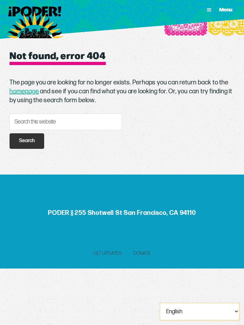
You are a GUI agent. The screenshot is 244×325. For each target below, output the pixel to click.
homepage (24, 91)
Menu (225, 9)
